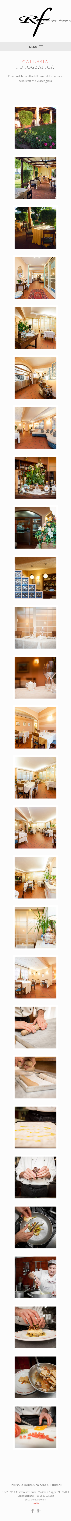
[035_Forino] (35, 1227)
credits (35, 1503)
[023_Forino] (35, 977)
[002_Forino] (35, 727)
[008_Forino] (35, 877)
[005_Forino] (35, 777)
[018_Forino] (35, 477)
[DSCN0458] (35, 227)
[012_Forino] (35, 1077)
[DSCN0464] (35, 127)
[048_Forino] (35, 1427)
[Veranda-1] (35, 177)
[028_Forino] (35, 377)
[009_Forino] (35, 327)
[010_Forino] (35, 1027)
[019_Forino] (35, 627)
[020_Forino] (35, 577)
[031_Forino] (35, 1177)
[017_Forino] (35, 677)
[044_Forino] (35, 1327)
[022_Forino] (35, 927)
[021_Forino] (35, 527)
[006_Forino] (35, 827)
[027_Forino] (35, 277)
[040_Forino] (35, 1377)
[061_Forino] (35, 1277)
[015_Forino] (35, 1127)
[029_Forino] (35, 427)
